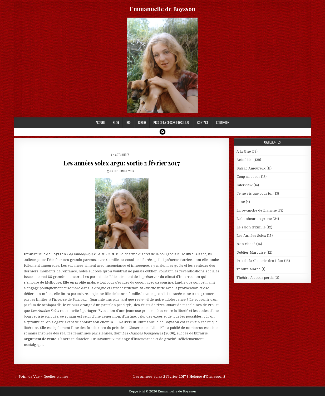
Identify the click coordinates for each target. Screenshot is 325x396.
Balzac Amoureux (251, 168)
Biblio (142, 122)
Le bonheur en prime (254, 219)
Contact (202, 122)
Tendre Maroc (248, 269)
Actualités (122, 155)
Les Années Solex (251, 235)
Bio (129, 122)
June (240, 202)
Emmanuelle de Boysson (162, 9)
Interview (244, 185)
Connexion (222, 122)
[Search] (162, 132)
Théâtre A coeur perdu (255, 278)
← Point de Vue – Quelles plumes (41, 376)
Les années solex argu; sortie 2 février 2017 (121, 163)
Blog (116, 122)
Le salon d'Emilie (251, 227)
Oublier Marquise (251, 252)
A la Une (243, 151)
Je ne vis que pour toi (254, 193)
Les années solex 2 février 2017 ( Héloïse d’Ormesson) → (181, 376)
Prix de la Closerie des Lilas (171, 122)
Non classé (245, 244)
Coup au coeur (248, 177)
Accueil (100, 122)
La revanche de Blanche (256, 210)
